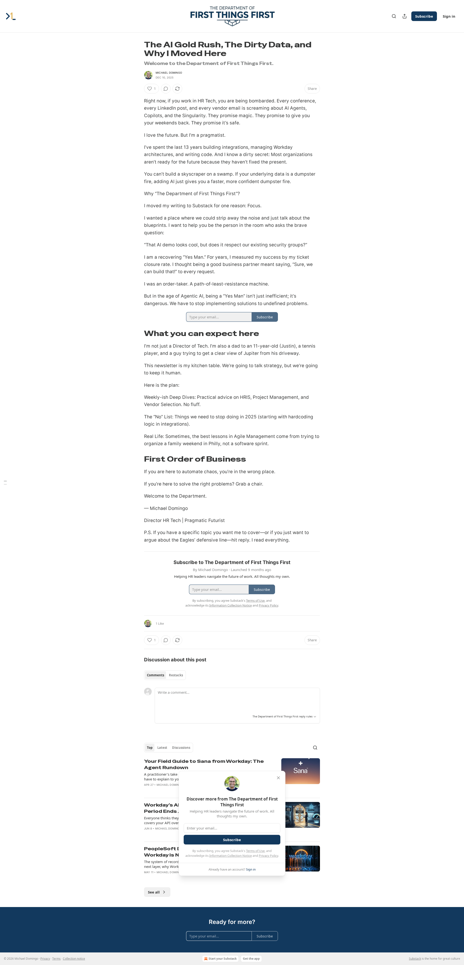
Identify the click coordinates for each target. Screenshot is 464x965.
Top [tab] (149, 747)
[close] (278, 778)
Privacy (45, 959)
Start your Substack (223, 959)
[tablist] (165, 675)
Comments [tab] (155, 675)
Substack (415, 959)
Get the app (251, 959)
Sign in (449, 16)
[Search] (394, 16)
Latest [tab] (162, 747)
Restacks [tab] (176, 675)
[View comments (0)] (166, 88)
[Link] (137, 333)
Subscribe (424, 16)
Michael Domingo (169, 72)
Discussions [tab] (181, 747)
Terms (56, 959)
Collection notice (74, 959)
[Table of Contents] (5, 482)
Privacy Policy (268, 855)
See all (154, 892)
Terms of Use (255, 851)
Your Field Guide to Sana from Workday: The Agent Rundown (204, 764)
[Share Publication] (404, 16)
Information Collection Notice (230, 855)
